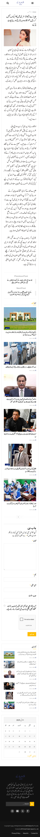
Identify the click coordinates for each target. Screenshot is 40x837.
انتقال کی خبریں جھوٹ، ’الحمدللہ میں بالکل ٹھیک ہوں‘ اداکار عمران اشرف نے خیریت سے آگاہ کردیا (26, 694)
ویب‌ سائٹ (32, 595)
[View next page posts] (18, 517)
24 (19, 746)
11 (13, 736)
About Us (25, 833)
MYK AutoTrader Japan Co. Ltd (29, 829)
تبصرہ (34, 541)
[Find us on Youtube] (17, 811)
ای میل (33, 585)
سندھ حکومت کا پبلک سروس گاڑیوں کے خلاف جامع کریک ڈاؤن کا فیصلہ (20, 367)
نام (34, 575)
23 (25, 746)
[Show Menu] (32, 3)
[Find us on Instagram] (12, 811)
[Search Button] (8, 3)
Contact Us (34, 833)
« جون (34, 756)
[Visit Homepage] (20, 3)
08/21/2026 (32, 338)
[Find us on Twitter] (23, 811)
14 (34, 741)
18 (13, 741)
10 (19, 736)
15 (29, 741)
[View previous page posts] (21, 517)
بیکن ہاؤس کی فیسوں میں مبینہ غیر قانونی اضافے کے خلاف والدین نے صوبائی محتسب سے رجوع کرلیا (26, 653)
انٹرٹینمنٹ (29, 12)
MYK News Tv (29, 825)
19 (9, 741)
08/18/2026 (32, 474)
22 (29, 746)
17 (19, 741)
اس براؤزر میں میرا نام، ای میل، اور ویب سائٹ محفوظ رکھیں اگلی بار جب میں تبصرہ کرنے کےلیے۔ (21, 607)
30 (25, 751)
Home (34, 12)
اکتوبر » (30, 756)
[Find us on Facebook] (28, 811)
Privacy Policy (16, 833)
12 (9, 736)
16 (25, 741)
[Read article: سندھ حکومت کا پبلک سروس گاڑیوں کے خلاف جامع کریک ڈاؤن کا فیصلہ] (20, 353)
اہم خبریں (7, 362)
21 (34, 746)
